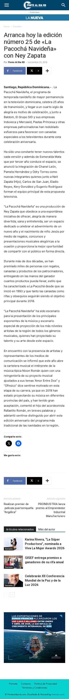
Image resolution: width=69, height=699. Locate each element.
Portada (13, 683)
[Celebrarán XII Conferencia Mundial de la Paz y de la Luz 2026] (13, 580)
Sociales (17, 26)
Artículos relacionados (20, 529)
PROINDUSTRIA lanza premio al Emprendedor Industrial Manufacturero (50, 510)
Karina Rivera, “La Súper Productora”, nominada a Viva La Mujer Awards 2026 (45, 543)
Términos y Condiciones (34, 687)
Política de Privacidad (45, 683)
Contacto (26, 683)
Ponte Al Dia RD (16, 62)
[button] (6, 5)
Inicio (6, 26)
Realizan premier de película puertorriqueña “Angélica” (18, 508)
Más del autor (46, 529)
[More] (47, 71)
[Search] (63, 5)
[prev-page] (6, 594)
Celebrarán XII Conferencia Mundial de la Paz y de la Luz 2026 (44, 580)
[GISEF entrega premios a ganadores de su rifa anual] (13, 562)
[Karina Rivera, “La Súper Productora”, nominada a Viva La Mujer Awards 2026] (13, 543)
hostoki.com (58, 694)
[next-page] (12, 594)
